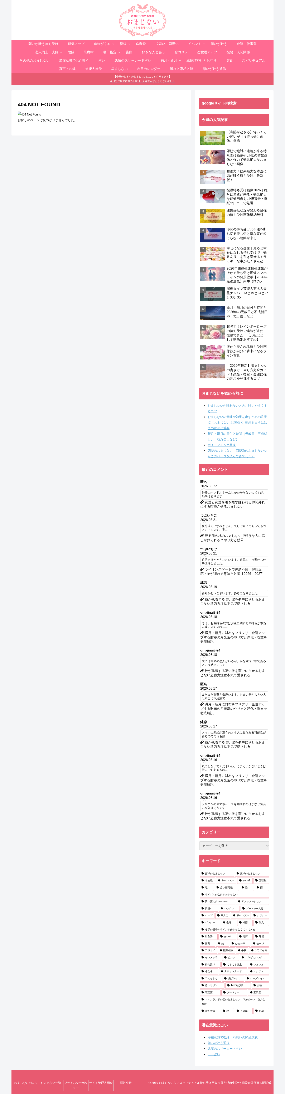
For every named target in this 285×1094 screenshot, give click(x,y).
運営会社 (126, 1082)
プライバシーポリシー (76, 1085)
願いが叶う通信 (219, 1043)
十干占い (214, 1054)
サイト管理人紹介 (101, 1082)
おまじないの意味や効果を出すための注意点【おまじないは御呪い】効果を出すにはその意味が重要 (237, 422)
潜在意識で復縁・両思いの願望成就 (233, 1037)
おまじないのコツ (26, 1082)
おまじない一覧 (51, 1082)
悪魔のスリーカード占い (225, 1048)
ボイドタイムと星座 (222, 445)
